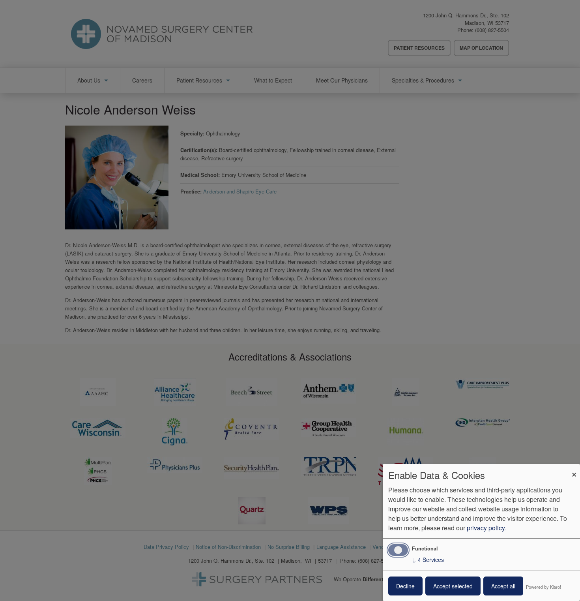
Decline (405, 586)
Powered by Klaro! (543, 587)
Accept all (503, 586)
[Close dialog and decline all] (574, 469)
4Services (428, 559)
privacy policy (486, 527)
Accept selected (453, 586)
